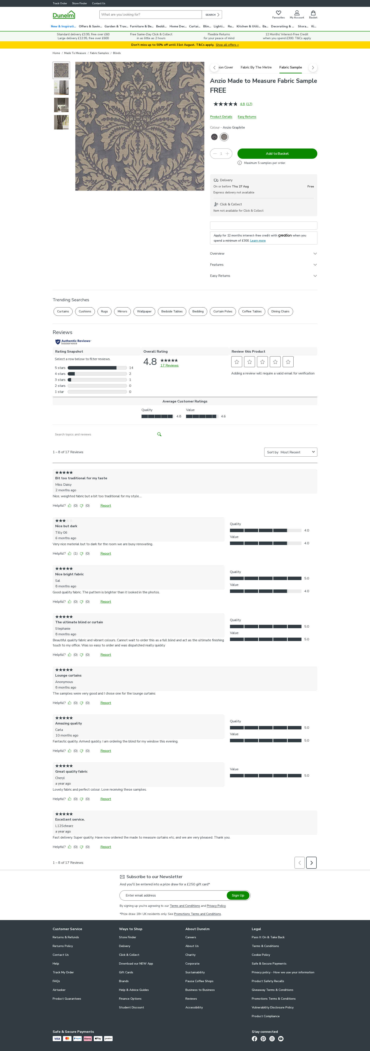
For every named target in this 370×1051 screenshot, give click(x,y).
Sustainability (195, 972)
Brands (124, 981)
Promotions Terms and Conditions (197, 914)
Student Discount (131, 1007)
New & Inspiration (64, 26)
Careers (190, 937)
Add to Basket (277, 153)
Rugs (231, 26)
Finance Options (130, 999)
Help (56, 964)
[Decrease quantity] (215, 153)
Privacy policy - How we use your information (283, 972)
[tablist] (263, 67)
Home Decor (179, 26)
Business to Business (200, 990)
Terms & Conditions (265, 946)
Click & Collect (129, 955)
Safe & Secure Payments (269, 964)
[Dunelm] (64, 14)
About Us (192, 946)
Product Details (221, 117)
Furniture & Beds (142, 26)
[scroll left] (214, 67)
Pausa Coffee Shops (199, 981)
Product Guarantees (67, 999)
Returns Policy (63, 946)
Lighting (220, 26)
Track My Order (63, 972)
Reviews (191, 999)
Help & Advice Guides (134, 990)
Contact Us (98, 3)
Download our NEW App (136, 964)
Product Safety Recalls (268, 981)
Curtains (195, 26)
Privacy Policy (216, 906)
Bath (266, 26)
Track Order (60, 3)
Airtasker (59, 990)
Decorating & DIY (284, 26)
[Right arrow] (200, 126)
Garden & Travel (116, 26)
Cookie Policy (261, 955)
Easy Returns (247, 117)
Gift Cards (126, 972)
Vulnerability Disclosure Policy (273, 1007)
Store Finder (79, 3)
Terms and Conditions (185, 906)
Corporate (192, 964)
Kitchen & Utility (249, 26)
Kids (314, 26)
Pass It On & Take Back (268, 937)
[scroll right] (313, 67)
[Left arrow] (80, 126)
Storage (304, 26)
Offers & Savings (91, 26)
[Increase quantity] (227, 153)
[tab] (222, 67)
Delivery (124, 946)
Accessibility (194, 1007)
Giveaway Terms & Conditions (272, 990)
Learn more (258, 241)
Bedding (162, 26)
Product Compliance (266, 1016)
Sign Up (238, 895)
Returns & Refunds (66, 937)
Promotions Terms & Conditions (274, 999)
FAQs (56, 981)
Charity (190, 955)
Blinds (207, 26)
